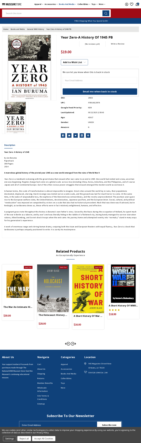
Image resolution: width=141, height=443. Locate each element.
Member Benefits (45, 383)
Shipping (41, 373)
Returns (40, 378)
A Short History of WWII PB (123, 305)
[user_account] (126, 4)
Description (9, 145)
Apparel (37, 4)
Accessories (50, 4)
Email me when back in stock (100, 91)
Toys (94, 4)
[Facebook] (63, 135)
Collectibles (83, 4)
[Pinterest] (88, 135)
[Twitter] (75, 135)
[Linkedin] (82, 135)
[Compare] (21, 281)
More (101, 4)
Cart (39, 364)
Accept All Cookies (43, 438)
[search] (105, 13)
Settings (9, 438)
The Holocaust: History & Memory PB (53, 315)
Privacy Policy (42, 432)
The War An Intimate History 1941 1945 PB (17, 306)
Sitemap (41, 404)
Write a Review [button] (117, 44)
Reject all (24, 438)
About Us (41, 369)
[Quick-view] (15, 281)
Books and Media (66, 4)
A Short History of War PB (88, 315)
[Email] (69, 135)
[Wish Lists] (131, 4)
